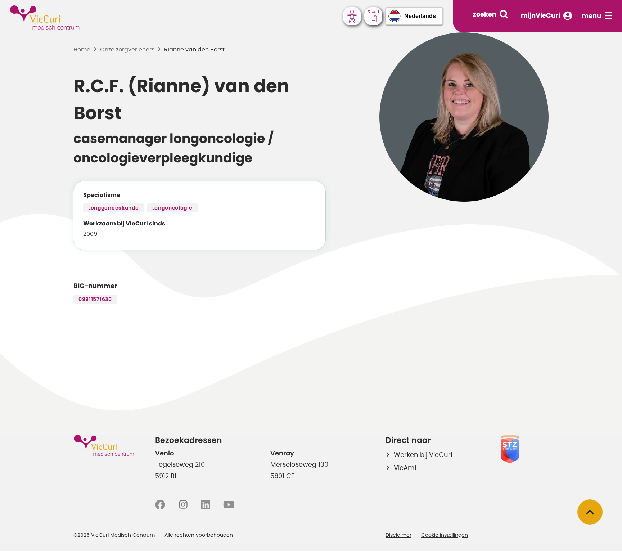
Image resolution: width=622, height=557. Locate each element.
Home (81, 50)
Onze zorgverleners (127, 50)
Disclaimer (398, 535)
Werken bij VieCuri (423, 455)
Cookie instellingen (444, 535)
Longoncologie (172, 208)
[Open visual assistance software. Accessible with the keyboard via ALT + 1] (352, 16)
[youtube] (228, 505)
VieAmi (405, 468)
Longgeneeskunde (113, 208)
